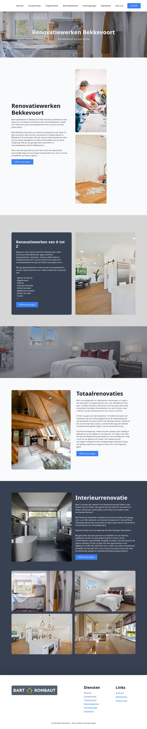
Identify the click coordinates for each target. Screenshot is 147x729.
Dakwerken (106, 5)
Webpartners (121, 697)
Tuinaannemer (34, 5)
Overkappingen (89, 5)
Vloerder (20, 5)
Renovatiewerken (70, 5)
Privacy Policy (121, 700)
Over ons (119, 5)
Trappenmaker (51, 5)
